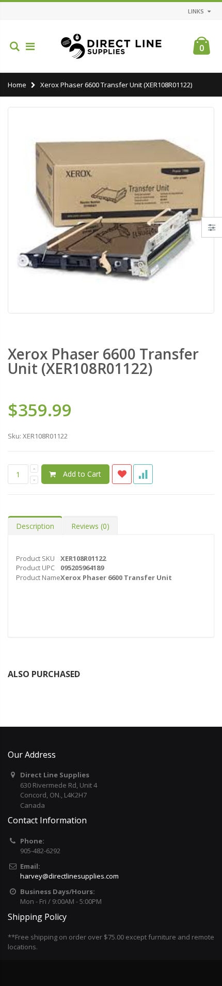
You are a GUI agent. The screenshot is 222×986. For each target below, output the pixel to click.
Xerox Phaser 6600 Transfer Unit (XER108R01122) (103, 361)
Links (196, 11)
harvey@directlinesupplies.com (69, 876)
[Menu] (30, 46)
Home (17, 84)
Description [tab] (35, 526)
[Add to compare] (143, 474)
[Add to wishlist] (122, 474)
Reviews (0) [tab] (90, 526)
